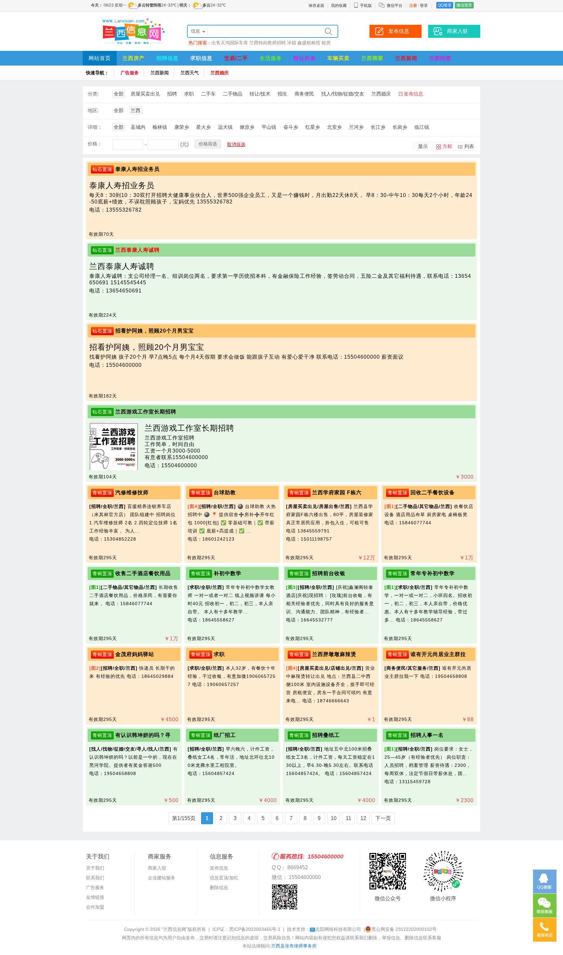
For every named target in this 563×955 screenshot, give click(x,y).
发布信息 (413, 94)
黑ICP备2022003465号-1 (255, 929)
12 (363, 818)
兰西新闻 (406, 58)
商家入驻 (157, 868)
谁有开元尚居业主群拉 (438, 654)
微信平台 (394, 5)
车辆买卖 (338, 58)
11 (348, 818)
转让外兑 (305, 58)
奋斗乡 (290, 127)
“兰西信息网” (175, 929)
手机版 (366, 5)
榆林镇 (159, 127)
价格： (95, 143)
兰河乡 (356, 127)
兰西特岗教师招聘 (267, 42)
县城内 (138, 127)
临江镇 (421, 127)
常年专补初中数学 (433, 573)
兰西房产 (134, 58)
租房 (326, 42)
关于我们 (95, 868)
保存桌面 (316, 5)
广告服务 (130, 72)
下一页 (383, 818)
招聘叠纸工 (326, 735)
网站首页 (100, 58)
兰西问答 (440, 58)
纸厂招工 (225, 735)
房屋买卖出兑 (145, 94)
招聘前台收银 (328, 573)
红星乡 (312, 127)
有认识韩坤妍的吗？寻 (143, 735)
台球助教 (225, 492)
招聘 (172, 94)
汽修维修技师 (132, 492)
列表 (469, 146)
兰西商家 (372, 58)
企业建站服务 (161, 877)
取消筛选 (236, 144)
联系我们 (95, 877)
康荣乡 (181, 127)
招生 (282, 94)
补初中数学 (227, 573)
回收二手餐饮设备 (433, 492)
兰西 (135, 110)
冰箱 (291, 42)
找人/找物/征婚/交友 (342, 94)
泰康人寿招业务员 (137, 169)
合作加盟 (95, 907)
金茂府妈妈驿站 (134, 654)
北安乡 (334, 127)
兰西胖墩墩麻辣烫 (334, 654)
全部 (118, 94)
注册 (413, 5)
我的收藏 (339, 5)
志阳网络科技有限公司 (336, 929)
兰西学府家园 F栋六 (337, 492)
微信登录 (464, 5)
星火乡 (203, 127)
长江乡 (378, 127)
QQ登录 (445, 5)
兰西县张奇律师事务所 (294, 945)
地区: (93, 110)
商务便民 (304, 94)
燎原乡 (247, 127)
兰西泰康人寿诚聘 (137, 250)
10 (334, 818)
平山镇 (269, 127)
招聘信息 (167, 58)
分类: (93, 94)
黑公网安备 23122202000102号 (404, 929)
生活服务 (271, 58)
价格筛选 (208, 143)
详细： (95, 127)
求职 (189, 94)
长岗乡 (400, 127)
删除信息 (219, 887)
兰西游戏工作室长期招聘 (145, 411)
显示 (423, 146)
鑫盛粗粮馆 (308, 42)
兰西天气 (189, 72)
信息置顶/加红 (224, 877)
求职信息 (201, 58)
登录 (424, 5)
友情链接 (95, 897)
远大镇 (225, 127)
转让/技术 (260, 94)
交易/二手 (236, 58)
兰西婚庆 (219, 72)
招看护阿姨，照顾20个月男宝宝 (154, 331)
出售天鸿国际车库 (229, 42)
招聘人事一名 (427, 735)
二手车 (208, 94)
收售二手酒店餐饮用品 (143, 573)
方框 (447, 146)
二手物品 (232, 94)
